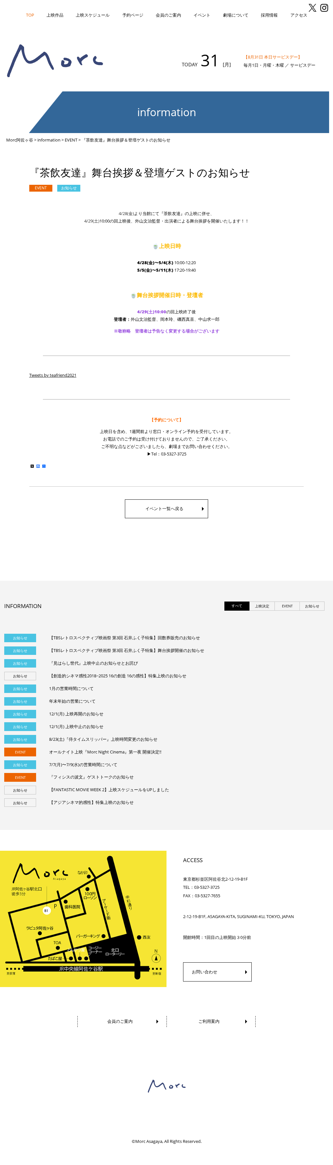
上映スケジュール (93, 15)
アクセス (298, 15)
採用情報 (269, 15)
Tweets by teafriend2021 (52, 375)
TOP (30, 15)
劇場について (235, 15)
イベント (201, 15)
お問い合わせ (204, 972)
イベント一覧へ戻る (164, 508)
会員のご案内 (168, 15)
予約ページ (132, 15)
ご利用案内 (209, 1021)
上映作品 (55, 15)
